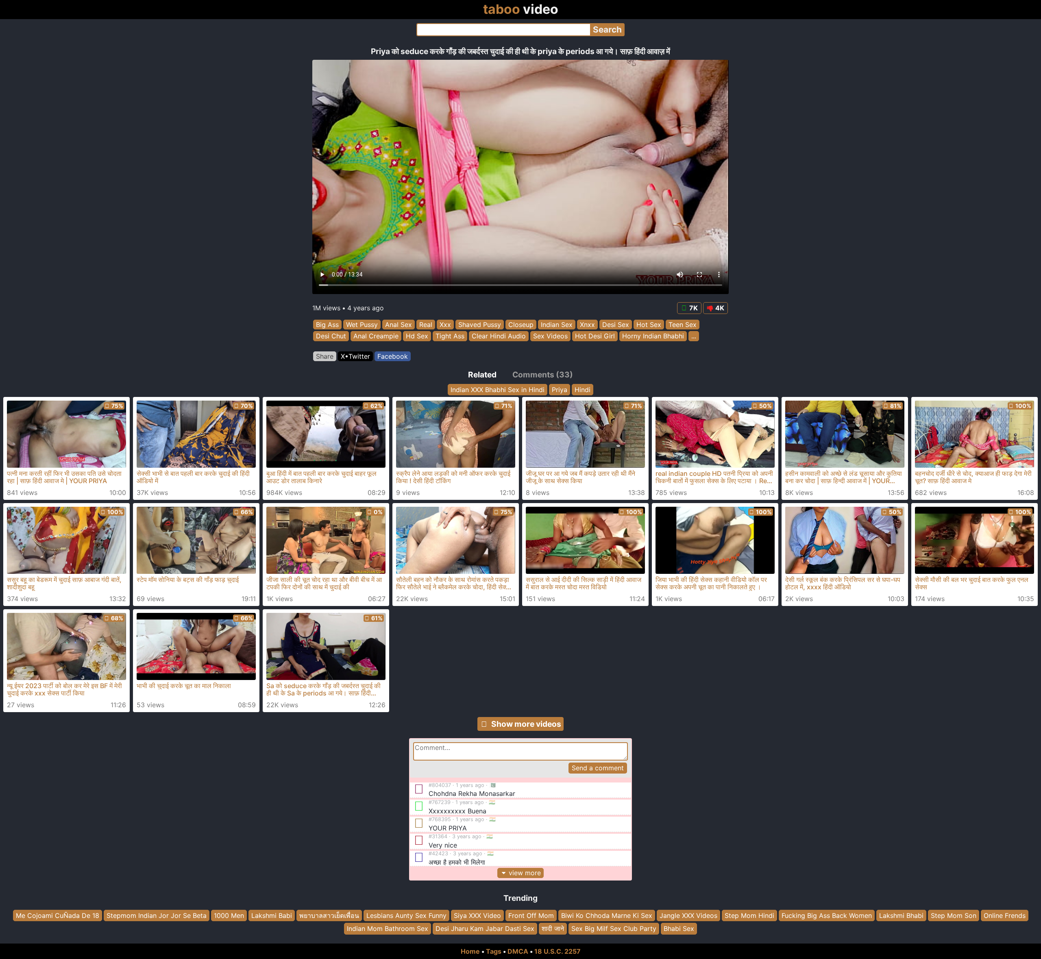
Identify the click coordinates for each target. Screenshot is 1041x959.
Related (482, 374)
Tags (493, 951)
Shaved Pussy (479, 324)
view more (525, 873)
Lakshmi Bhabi (901, 915)
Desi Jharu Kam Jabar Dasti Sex (485, 928)
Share (324, 356)
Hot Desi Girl (595, 336)
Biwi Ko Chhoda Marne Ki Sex (606, 915)
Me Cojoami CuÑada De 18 (57, 915)
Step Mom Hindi (749, 915)
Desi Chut (331, 336)
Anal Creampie (376, 336)
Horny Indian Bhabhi (653, 336)
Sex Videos (550, 336)
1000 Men (229, 915)
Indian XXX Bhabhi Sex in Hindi (497, 390)
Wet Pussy (362, 324)
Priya (559, 390)
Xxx (445, 324)
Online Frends (1005, 915)
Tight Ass (450, 336)
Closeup (521, 324)
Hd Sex (417, 336)
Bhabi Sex (679, 928)
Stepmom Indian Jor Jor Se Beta (157, 915)
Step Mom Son (953, 915)
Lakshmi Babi (271, 915)
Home (470, 951)
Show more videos (526, 724)
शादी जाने (553, 928)
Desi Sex (615, 324)
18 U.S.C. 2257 (557, 951)
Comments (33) (542, 374)
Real (425, 324)
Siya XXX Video (477, 915)
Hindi (582, 390)
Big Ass (327, 324)
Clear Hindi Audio (499, 336)
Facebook (392, 356)
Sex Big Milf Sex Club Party (613, 928)
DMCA (517, 951)
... (693, 336)
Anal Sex (398, 324)
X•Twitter (355, 356)
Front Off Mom (531, 915)
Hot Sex (648, 324)
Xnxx (587, 324)
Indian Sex (557, 324)
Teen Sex (683, 324)
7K (693, 308)
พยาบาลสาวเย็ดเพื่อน (329, 915)
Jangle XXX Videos (688, 915)
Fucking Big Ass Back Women (827, 915)
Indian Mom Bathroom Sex (387, 928)
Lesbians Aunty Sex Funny (406, 915)
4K (719, 308)
